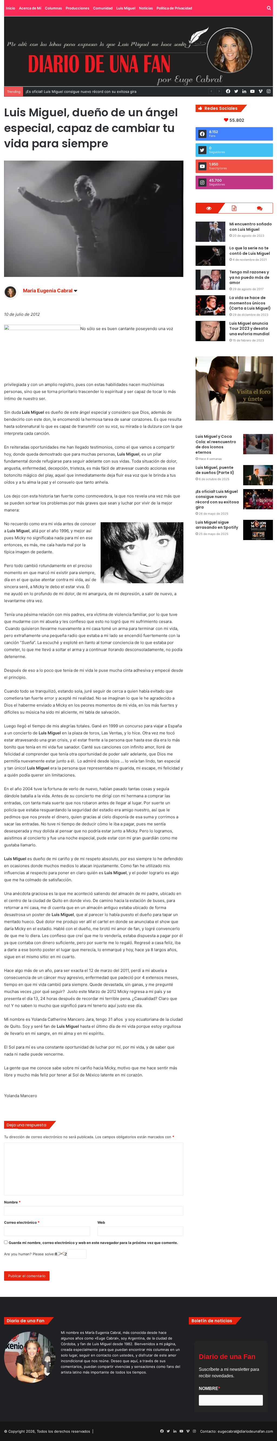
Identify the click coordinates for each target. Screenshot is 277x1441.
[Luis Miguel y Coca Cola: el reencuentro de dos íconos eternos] (258, 444)
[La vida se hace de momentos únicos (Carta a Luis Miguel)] (210, 305)
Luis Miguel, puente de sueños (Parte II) (215, 470)
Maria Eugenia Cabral (47, 290)
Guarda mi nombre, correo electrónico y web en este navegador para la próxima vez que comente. (93, 1242)
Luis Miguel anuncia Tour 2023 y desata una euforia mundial (249, 329)
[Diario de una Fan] (138, 51)
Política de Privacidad (174, 8)
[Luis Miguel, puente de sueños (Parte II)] (258, 475)
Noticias (146, 8)
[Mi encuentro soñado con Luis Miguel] (210, 232)
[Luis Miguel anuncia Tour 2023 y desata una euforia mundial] (210, 331)
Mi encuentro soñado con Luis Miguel (250, 226)
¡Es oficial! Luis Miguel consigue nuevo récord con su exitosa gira (217, 499)
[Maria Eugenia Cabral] (11, 297)
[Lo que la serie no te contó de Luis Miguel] (210, 256)
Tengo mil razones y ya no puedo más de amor (249, 277)
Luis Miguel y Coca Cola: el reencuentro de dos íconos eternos (216, 444)
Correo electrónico (21, 1222)
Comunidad (103, 8)
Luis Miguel (125, 8)
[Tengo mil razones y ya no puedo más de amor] (210, 280)
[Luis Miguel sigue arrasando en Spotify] (258, 530)
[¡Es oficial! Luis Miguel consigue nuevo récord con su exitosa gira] (258, 499)
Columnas (53, 8)
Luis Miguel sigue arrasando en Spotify (217, 525)
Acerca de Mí (30, 8)
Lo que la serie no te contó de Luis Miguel (249, 250)
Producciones (77, 8)
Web (101, 1222)
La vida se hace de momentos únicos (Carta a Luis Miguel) (250, 303)
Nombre (12, 1202)
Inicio (10, 8)
